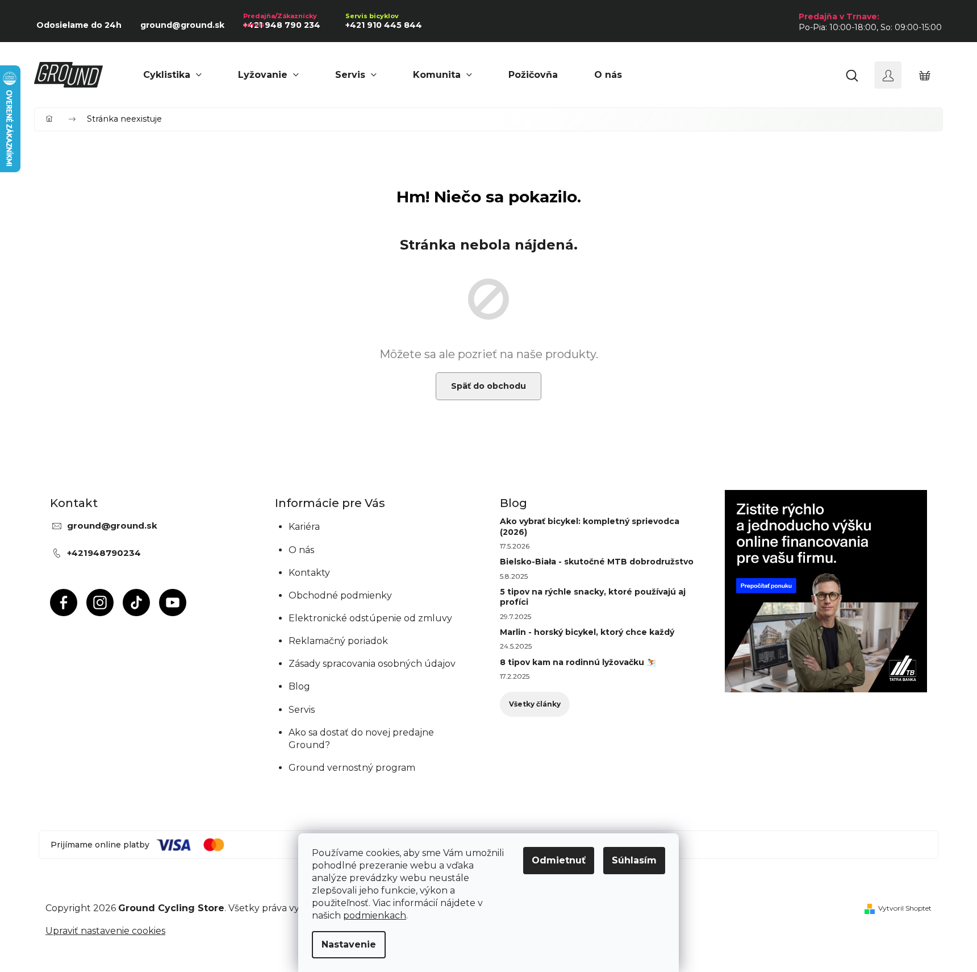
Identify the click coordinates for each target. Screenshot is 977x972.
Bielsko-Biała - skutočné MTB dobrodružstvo (597, 561)
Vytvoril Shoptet (905, 908)
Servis (302, 709)
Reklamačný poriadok (338, 640)
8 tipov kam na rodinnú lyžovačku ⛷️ (578, 662)
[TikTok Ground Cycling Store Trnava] (136, 602)
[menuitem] (172, 75)
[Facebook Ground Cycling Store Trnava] (63, 602)
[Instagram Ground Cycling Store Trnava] (100, 602)
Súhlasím (634, 860)
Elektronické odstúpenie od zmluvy (370, 618)
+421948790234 (104, 552)
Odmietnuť (559, 860)
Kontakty (309, 572)
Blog (299, 686)
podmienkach (374, 915)
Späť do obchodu (488, 386)
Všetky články (535, 704)
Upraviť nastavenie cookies (105, 930)
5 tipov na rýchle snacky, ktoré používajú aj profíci (593, 597)
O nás (301, 550)
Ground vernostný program (352, 767)
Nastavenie (349, 944)
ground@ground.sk (112, 525)
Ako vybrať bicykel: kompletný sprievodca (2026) (589, 526)
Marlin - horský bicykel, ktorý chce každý (587, 632)
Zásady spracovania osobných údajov (372, 663)
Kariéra (304, 526)
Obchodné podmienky (340, 595)
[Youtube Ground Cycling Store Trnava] (172, 602)
